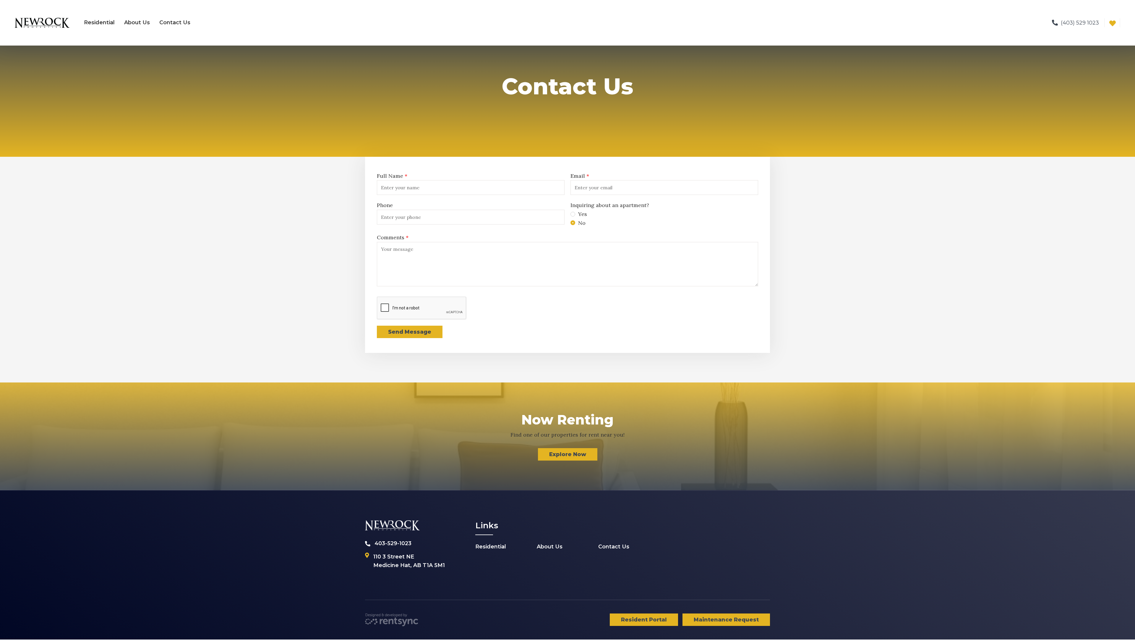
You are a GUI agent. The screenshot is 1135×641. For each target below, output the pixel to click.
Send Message (409, 332)
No (582, 222)
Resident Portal (644, 619)
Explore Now (567, 454)
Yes (582, 214)
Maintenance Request (726, 619)
